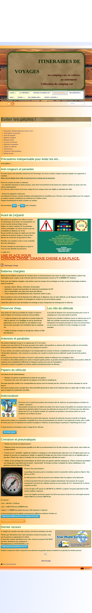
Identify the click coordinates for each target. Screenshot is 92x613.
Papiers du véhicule (10, 147)
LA (22, 206)
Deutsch (87, 569)
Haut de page (46, 561)
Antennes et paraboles (11, 144)
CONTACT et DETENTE (51, 97)
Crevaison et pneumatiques (12, 151)
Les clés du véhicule (10, 142)
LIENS (12, 97)
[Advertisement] (45, 15)
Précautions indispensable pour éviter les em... (19, 131)
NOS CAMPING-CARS (34, 97)
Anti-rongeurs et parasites (12, 133)
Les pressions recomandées (13, 521)
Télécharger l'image (11, 265)
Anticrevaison (8, 149)
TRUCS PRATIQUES (60, 92)
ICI (14, 206)
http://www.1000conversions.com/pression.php (20, 516)
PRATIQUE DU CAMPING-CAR (42, 92)
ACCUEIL (13, 92)
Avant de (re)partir (9, 135)
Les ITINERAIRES (24, 92)
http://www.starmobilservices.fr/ (14, 546)
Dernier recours (9, 153)
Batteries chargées (10, 138)
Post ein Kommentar (9, 564)
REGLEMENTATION (75, 92)
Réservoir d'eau (9, 140)
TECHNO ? (21, 97)
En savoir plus (9, 432)
